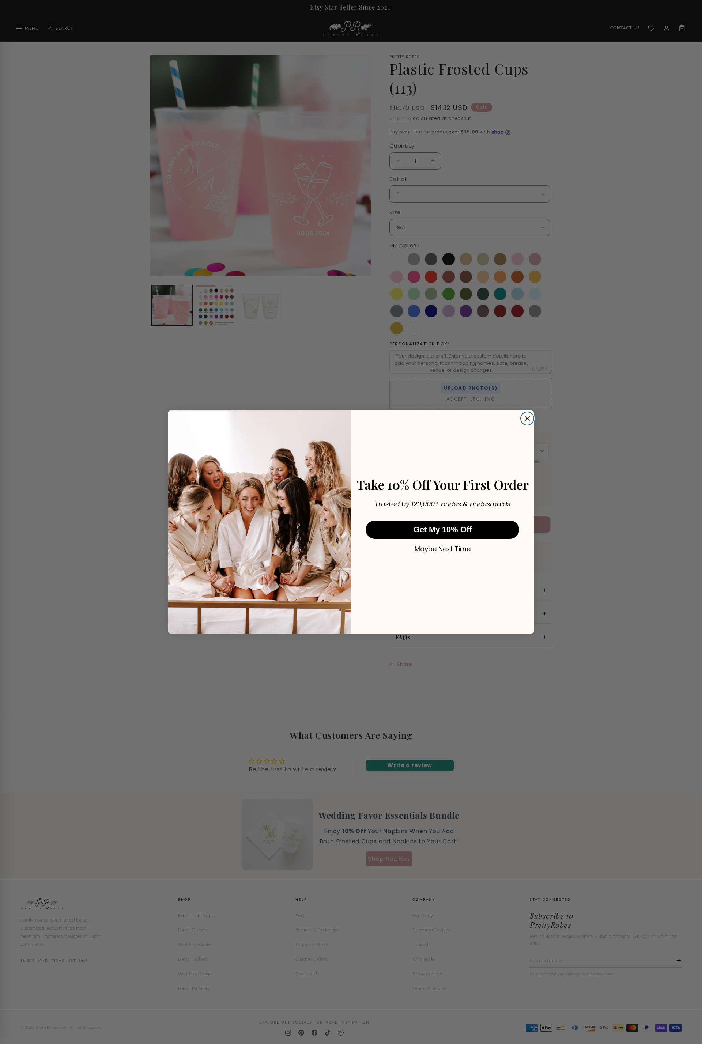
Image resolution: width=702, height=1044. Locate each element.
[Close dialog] (527, 418)
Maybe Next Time (443, 549)
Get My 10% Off (443, 529)
